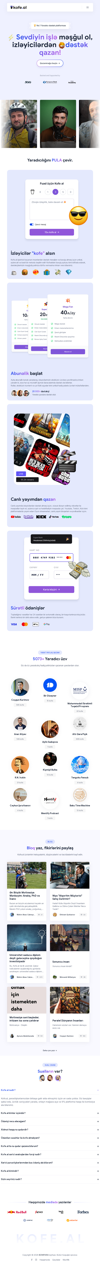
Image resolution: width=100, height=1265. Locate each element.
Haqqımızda (45, 1260)
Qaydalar (56, 1260)
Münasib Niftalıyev (68, 977)
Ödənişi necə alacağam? (13, 1121)
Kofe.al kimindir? (10, 1171)
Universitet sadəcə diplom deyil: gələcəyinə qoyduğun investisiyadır (26, 958)
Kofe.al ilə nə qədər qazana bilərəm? (19, 1146)
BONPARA (44, 1255)
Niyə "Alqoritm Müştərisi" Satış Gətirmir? (67, 897)
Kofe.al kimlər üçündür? (13, 1113)
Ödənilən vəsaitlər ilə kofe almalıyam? (20, 1138)
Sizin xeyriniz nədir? (11, 1179)
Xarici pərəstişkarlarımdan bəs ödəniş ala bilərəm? (27, 1162)
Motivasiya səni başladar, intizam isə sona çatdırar (24, 1019)
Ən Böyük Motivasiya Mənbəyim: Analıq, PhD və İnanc (25, 895)
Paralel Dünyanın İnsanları (67, 1020)
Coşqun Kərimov (67, 1036)
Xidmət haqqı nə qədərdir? (14, 1129)
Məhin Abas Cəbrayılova (26, 915)
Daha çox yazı (49, 1050)
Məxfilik (66, 1260)
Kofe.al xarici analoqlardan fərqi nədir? (21, 1154)
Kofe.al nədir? (8, 1090)
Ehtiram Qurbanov (67, 915)
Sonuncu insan (61, 961)
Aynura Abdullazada (25, 1036)
